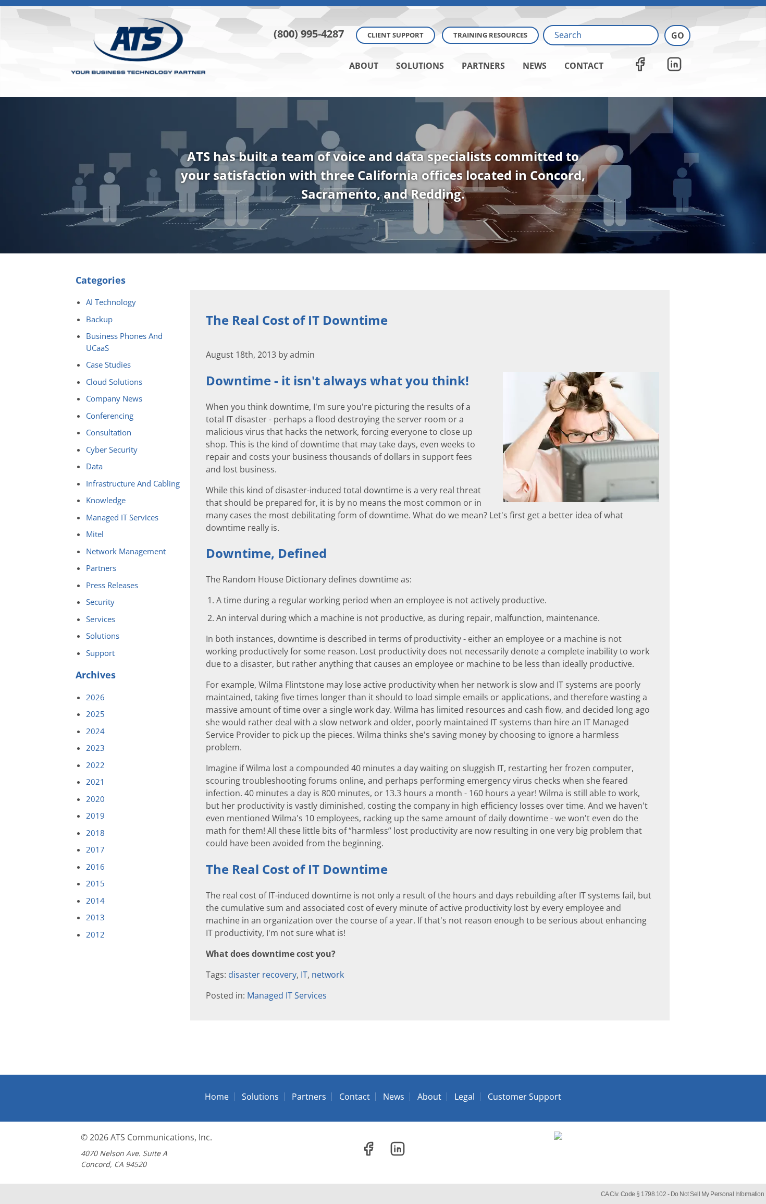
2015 (95, 883)
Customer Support (524, 1096)
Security (100, 602)
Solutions (420, 65)
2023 (95, 748)
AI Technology (111, 302)
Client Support (395, 35)
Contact (583, 65)
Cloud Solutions (114, 381)
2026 (95, 697)
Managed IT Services (287, 995)
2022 (95, 765)
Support (100, 653)
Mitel (95, 534)
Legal (464, 1096)
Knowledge (106, 500)
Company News (114, 398)
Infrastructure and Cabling (133, 483)
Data (94, 466)
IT (304, 974)
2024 (95, 731)
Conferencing (109, 415)
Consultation (108, 432)
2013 (95, 917)
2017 (95, 849)
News (535, 65)
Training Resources (490, 35)
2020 (95, 799)
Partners (483, 65)
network (328, 974)
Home (217, 1096)
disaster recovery (262, 974)
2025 (95, 714)
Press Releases (112, 585)
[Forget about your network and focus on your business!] (383, 3)
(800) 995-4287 (309, 34)
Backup (99, 319)
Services (100, 619)
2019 (95, 815)
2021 (95, 781)
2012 (95, 934)
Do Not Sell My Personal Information (717, 1194)
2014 (95, 900)
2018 (95, 833)
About (363, 65)
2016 (95, 866)
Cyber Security (112, 449)
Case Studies (108, 364)
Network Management (126, 551)
